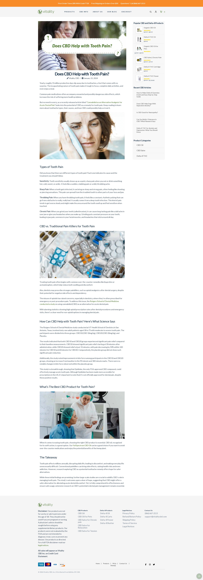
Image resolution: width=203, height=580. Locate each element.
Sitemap (113, 565)
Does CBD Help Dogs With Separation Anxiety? (146, 105)
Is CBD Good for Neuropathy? (147, 112)
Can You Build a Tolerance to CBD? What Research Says (146, 120)
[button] (150, 11)
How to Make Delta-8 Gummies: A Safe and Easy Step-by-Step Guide (148, 95)
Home (98, 563)
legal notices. (43, 545)
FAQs (114, 563)
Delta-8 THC (142, 156)
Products (106, 563)
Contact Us (123, 563)
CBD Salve (141, 150)
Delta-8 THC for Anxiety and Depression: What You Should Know (146, 130)
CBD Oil (140, 145)
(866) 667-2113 (139, 3)
